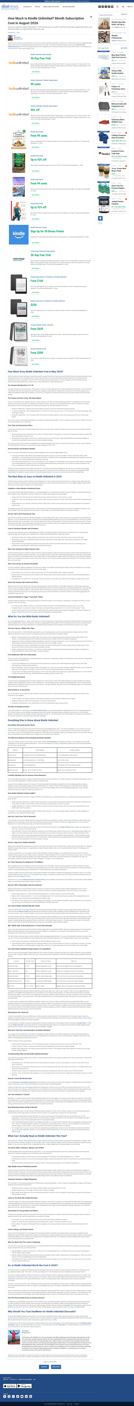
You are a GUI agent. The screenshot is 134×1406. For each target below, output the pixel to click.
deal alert (62, 1325)
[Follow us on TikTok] (17, 1396)
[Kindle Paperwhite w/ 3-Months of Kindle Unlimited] (18, 284)
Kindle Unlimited (66, 827)
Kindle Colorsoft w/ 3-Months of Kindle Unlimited (48, 301)
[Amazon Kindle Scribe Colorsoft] (18, 332)
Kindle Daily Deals (37, 179)
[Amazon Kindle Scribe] (18, 356)
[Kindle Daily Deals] (19, 187)
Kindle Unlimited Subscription (41, 54)
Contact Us (13, 1379)
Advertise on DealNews (25, 1379)
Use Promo (35, 72)
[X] (106, 7)
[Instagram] (103, 7)
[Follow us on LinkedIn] (26, 1396)
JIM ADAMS (17, 37)
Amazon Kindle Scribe (38, 349)
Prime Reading (51, 741)
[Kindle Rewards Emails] (19, 234)
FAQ (35, 1379)
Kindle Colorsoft (18, 1025)
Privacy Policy (70, 1403)
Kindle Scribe (82, 1023)
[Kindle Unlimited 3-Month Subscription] (19, 88)
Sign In (129, 7)
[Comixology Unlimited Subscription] (19, 259)
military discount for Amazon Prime (34, 879)
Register (56, 1367)
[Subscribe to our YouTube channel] (22, 1396)
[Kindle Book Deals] (18, 139)
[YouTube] (112, 7)
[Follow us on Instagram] (9, 1396)
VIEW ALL (124, 14)
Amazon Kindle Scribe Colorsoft (42, 325)
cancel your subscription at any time (24, 1082)
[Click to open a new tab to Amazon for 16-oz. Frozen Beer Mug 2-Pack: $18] (112, 171)
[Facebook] (99, 7)
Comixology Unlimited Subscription (43, 251)
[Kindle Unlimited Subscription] (19, 62)
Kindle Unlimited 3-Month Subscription (44, 80)
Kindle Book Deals (37, 132)
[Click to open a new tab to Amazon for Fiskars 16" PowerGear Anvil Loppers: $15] (112, 90)
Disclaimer (77, 1403)
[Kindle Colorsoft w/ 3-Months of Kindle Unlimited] (19, 308)
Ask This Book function (40, 710)
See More (124, 48)
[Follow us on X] (13, 1396)
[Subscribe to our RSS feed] (30, 1396)
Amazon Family (23, 911)
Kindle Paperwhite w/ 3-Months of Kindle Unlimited (48, 277)
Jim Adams (25, 1331)
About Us (5, 1379)
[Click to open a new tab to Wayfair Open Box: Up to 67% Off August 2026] (112, 23)
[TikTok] (109, 7)
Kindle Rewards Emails (39, 227)
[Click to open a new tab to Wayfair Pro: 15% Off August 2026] (112, 37)
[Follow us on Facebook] (4, 1396)
